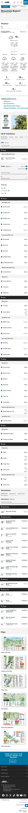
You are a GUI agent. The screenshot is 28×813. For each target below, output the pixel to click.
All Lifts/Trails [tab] (4, 137)
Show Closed (21, 168)
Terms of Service (23, 802)
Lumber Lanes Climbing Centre (12, 547)
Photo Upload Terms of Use (22, 805)
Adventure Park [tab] (21, 493)
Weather (6, 6)
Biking (7, 594)
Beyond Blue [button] (4, 773)
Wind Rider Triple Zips (11, 574)
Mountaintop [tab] (13, 493)
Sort (1, 176)
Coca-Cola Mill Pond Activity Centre (11, 610)
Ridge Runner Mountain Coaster (12, 554)
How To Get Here (9, 103)
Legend (22, 166)
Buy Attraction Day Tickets (12, 106)
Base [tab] (2, 27)
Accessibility (24, 808)
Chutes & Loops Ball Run (11, 534)
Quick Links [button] (4, 766)
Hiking (7, 600)
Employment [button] (4, 770)
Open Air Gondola (10, 617)
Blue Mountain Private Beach (11, 584)
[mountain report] (14, 2)
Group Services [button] (5, 776)
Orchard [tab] (11, 137)
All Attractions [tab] (4, 493)
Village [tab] (21, 137)
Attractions (23, 6)
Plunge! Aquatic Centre (12, 624)
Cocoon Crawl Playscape (9, 541)
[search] (17, 2)
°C (18, 37)
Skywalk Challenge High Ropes (11, 560)
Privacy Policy (24, 800)
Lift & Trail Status (14, 6)
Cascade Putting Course (12, 528)
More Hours (23, 31)
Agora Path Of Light (11, 511)
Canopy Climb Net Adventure (10, 521)
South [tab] (16, 137)
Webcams (7, 101)
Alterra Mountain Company (5, 800)
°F (18, 36)
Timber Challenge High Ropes (12, 567)
